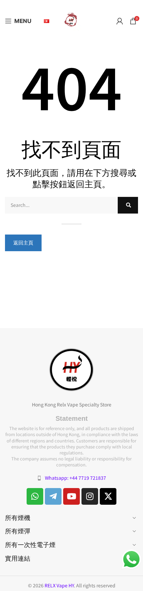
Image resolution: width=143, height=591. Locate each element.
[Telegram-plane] (53, 496)
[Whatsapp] (35, 496)
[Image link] (71, 369)
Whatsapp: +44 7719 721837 (75, 477)
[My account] (119, 21)
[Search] (128, 205)
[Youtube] (71, 496)
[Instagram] (89, 496)
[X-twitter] (108, 496)
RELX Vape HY (59, 585)
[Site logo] (71, 20)
